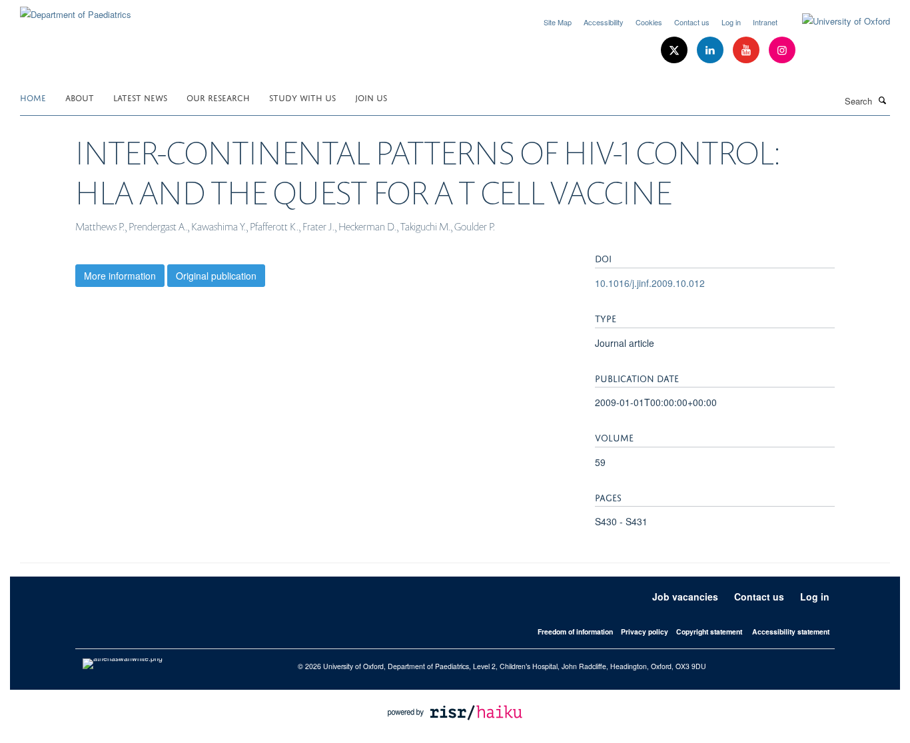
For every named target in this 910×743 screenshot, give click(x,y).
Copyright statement (709, 631)
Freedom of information (575, 631)
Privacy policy (644, 631)
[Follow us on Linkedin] (711, 50)
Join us (371, 97)
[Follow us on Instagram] (782, 50)
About (79, 97)
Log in (731, 22)
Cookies (649, 22)
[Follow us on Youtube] (747, 50)
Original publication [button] (216, 275)
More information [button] (120, 275)
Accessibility (604, 22)
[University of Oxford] (836, 21)
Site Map (558, 22)
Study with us (302, 97)
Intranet (765, 22)
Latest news (140, 97)
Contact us (691, 22)
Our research (218, 97)
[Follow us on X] (675, 50)
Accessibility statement (790, 631)
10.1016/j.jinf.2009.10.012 (650, 283)
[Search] (882, 100)
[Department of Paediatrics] (75, 9)
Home (33, 97)
